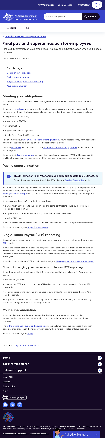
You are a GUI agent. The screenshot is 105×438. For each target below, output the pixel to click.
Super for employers (37, 227)
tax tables (16, 147)
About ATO (8, 377)
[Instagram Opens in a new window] (19, 404)
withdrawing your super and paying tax (26, 326)
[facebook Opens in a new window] (5, 404)
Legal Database (66, 5)
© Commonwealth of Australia (15, 434)
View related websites (39, 434)
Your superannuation (17, 86)
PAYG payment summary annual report (75, 261)
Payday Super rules (74, 180)
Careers (6, 381)
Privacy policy (9, 386)
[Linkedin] (12, 404)
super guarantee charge (15, 193)
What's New (84, 5)
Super (30, 333)
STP (5, 243)
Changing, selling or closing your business (25, 36)
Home (26, 28)
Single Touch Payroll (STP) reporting (25, 81)
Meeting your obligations (19, 73)
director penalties (25, 155)
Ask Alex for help (76, 435)
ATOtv (5, 391)
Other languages (16, 397)
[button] (28, 345)
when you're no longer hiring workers (40, 139)
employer (19, 109)
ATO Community (46, 5)
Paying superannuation (18, 77)
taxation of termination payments (60, 147)
